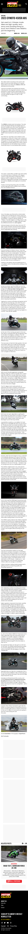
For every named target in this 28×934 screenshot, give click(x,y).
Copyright (3, 926)
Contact (2, 907)
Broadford (4, 681)
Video (2, 905)
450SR (5, 124)
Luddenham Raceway (19, 679)
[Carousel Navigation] (24, 843)
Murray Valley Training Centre (16, 289)
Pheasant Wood (9, 679)
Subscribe (3, 903)
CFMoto (18, 84)
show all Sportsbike (14, 881)
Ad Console (4, 736)
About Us (4, 901)
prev (23, 843)
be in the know (5, 919)
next (26, 843)
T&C (8, 926)
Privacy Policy (13, 926)
